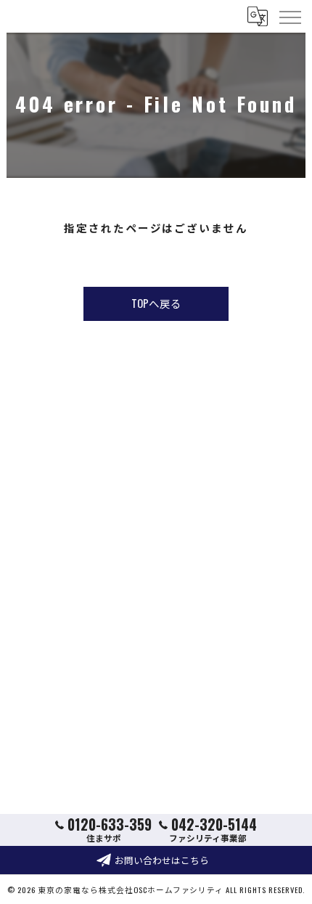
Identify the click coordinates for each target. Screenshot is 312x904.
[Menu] (289, 16)
